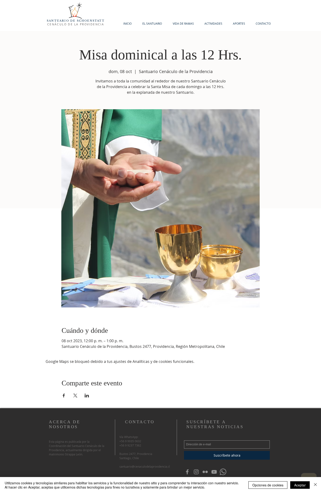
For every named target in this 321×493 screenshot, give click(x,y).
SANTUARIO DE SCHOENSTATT (76, 20)
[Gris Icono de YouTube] (214, 472)
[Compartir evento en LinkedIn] (87, 395)
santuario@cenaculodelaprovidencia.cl (144, 466)
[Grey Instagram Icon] (196, 472)
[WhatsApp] (223, 472)
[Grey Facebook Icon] (187, 472)
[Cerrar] (315, 485)
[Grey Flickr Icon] (205, 472)
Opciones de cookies (267, 485)
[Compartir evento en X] (75, 395)
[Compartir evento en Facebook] (64, 395)
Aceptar (300, 485)
